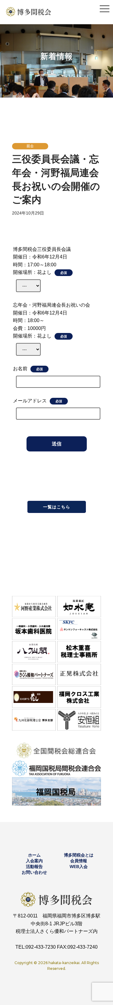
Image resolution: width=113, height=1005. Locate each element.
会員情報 (78, 860)
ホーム (34, 855)
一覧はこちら (56, 506)
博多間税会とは (78, 855)
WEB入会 (79, 866)
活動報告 (34, 866)
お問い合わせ (34, 872)
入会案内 (34, 860)
